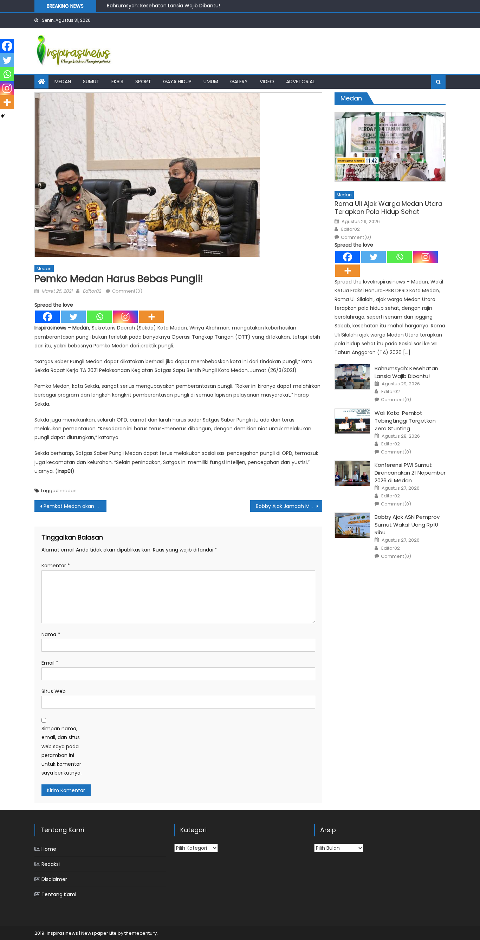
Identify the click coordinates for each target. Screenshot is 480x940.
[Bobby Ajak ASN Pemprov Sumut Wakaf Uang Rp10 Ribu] (352, 525)
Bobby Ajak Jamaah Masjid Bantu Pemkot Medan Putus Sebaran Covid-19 (289, 506)
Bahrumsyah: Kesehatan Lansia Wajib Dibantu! (406, 372)
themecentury (140, 933)
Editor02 (92, 291)
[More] (151, 317)
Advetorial (300, 81)
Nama (50, 634)
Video (267, 81)
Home (48, 849)
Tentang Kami (58, 894)
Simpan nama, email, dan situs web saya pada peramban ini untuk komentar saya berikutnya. (61, 750)
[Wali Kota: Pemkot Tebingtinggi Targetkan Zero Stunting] (352, 421)
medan (68, 490)
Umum (210, 81)
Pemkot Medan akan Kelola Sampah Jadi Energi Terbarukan (75, 506)
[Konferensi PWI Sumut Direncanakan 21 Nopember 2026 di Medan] (352, 473)
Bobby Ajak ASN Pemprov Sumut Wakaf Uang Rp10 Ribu (407, 524)
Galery (239, 81)
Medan (62, 81)
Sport (143, 81)
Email (49, 662)
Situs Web (53, 691)
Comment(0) (127, 291)
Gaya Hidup (177, 81)
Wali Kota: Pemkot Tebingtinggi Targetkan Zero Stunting (405, 420)
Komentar (55, 565)
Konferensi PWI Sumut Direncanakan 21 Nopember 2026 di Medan (410, 472)
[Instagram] (125, 317)
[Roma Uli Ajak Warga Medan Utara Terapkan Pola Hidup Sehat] (390, 147)
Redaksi (50, 864)
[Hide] (3, 116)
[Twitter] (73, 317)
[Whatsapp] (99, 317)
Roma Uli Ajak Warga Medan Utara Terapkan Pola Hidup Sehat (388, 208)
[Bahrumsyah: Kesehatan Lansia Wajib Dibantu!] (352, 377)
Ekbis (117, 81)
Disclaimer (54, 879)
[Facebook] (47, 317)
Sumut (91, 81)
